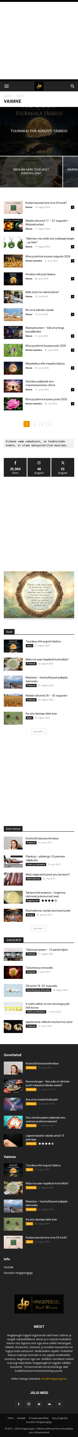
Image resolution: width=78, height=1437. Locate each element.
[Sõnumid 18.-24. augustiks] (13, 990)
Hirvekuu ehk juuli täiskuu (40, 274)
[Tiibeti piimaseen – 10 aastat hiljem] (13, 954)
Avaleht (8, 96)
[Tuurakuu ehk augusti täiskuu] (39, 131)
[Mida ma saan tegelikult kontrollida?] (31, 171)
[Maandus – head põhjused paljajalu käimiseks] (13, 682)
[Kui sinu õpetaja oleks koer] (13, 718)
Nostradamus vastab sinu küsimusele (48, 910)
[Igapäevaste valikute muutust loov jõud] (13, 1026)
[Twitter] (59, 1404)
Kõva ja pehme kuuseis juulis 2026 (46, 345)
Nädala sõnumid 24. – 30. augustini (46, 695)
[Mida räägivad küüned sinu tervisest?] (13, 879)
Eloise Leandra (34, 260)
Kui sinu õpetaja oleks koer (41, 713)
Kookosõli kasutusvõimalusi (42, 838)
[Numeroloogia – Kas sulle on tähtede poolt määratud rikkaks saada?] (13, 1086)
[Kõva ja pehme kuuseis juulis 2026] (13, 350)
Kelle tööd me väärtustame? (42, 292)
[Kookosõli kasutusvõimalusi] (13, 843)
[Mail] (39, 1404)
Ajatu (29, 645)
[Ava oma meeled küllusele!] (13, 1104)
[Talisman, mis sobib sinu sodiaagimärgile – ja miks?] (13, 243)
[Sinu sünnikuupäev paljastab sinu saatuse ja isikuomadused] (13, 1122)
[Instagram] (29, 1404)
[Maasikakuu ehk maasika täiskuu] (13, 368)
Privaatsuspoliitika (38, 1418)
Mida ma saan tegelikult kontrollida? (47, 659)
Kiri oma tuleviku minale (40, 310)
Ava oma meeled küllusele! (42, 1099)
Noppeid (31, 972)
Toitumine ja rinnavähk (39, 967)
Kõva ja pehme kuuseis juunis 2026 (46, 399)
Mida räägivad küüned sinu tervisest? (48, 874)
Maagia (30, 914)
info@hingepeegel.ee (54, 1378)
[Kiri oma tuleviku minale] (13, 314)
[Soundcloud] (49, 1404)
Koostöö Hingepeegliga (18, 1273)
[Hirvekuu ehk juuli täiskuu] (13, 278)
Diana (29, 207)
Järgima (39, 459)
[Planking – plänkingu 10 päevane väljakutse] (13, 861)
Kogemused (32, 900)
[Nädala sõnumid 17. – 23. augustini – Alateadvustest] (13, 225)
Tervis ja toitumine (36, 864)
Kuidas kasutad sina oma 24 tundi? (46, 202)
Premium (31, 663)
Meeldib (15, 459)
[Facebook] (18, 1404)
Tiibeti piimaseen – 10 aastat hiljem (47, 949)
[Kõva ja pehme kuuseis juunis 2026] (13, 403)
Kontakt (8, 1267)
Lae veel (37, 731)
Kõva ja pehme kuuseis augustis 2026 (48, 256)
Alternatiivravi (33, 878)
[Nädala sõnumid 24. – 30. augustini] (13, 700)
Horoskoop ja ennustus (38, 990)
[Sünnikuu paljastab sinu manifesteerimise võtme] (13, 386)
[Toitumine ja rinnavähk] (13, 972)
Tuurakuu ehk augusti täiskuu (43, 641)
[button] (6, 86)
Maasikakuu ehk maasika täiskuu (45, 363)
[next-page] (50, 424)
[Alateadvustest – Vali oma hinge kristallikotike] (13, 332)
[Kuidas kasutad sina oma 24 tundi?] (13, 207)
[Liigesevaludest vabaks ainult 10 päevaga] (13, 1140)
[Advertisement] (39, 40)
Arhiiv (11, 1418)
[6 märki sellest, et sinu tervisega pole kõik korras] (13, 1008)
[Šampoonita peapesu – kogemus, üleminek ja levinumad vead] (13, 897)
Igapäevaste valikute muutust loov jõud (49, 1021)
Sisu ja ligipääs (60, 1418)
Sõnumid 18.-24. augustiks (41, 985)
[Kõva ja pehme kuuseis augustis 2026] (13, 261)
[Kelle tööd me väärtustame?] (13, 296)
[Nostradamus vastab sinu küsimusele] (13, 915)
